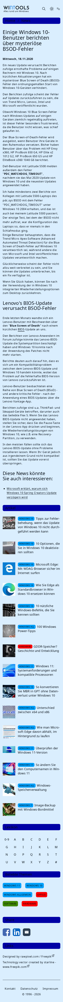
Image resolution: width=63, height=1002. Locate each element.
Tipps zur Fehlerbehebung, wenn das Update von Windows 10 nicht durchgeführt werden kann (39, 524)
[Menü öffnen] (58, 9)
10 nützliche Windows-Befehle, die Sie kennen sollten (36, 610)
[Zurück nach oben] (55, 994)
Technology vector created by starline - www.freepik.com (29, 964)
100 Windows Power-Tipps (37, 629)
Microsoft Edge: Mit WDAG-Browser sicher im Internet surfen (39, 568)
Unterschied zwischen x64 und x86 (36, 710)
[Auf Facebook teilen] (6, 932)
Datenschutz (29, 988)
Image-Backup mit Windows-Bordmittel (36, 807)
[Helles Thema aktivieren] (52, 9)
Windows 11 (12, 885)
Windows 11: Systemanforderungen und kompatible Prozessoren (37, 670)
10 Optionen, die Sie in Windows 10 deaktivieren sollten (39, 548)
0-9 (7, 839)
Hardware (29, 903)
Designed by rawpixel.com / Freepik (27, 956)
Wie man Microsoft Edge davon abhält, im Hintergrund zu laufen (39, 731)
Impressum (50, 988)
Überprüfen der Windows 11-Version (38, 750)
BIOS (21, 329)
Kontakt (10, 988)
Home (10, 21)
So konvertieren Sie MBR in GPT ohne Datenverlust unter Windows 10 (38, 691)
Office (41, 894)
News (26, 21)
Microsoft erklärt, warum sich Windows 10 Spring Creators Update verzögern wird (32, 493)
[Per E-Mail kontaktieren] (26, 932)
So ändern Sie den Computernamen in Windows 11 (39, 769)
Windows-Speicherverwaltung (34, 787)
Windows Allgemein (17, 894)
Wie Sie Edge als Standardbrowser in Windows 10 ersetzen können (38, 589)
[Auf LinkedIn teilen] (16, 932)
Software (10, 903)
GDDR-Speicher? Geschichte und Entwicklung (38, 648)
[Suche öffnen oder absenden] (43, 8)
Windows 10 (35, 885)
